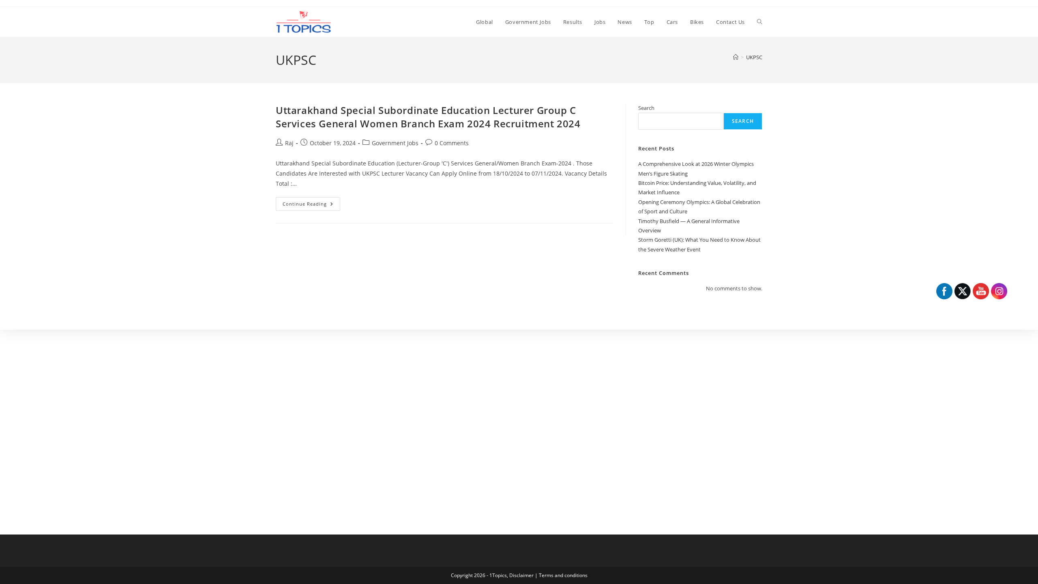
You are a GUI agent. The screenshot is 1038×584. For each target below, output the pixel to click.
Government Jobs (395, 143)
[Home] (735, 57)
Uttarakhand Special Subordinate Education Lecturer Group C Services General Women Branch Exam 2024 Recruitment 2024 (428, 117)
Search (646, 108)
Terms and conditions (563, 575)
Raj (289, 143)
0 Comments (452, 143)
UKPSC (754, 57)
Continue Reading (311, 205)
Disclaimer (521, 575)
